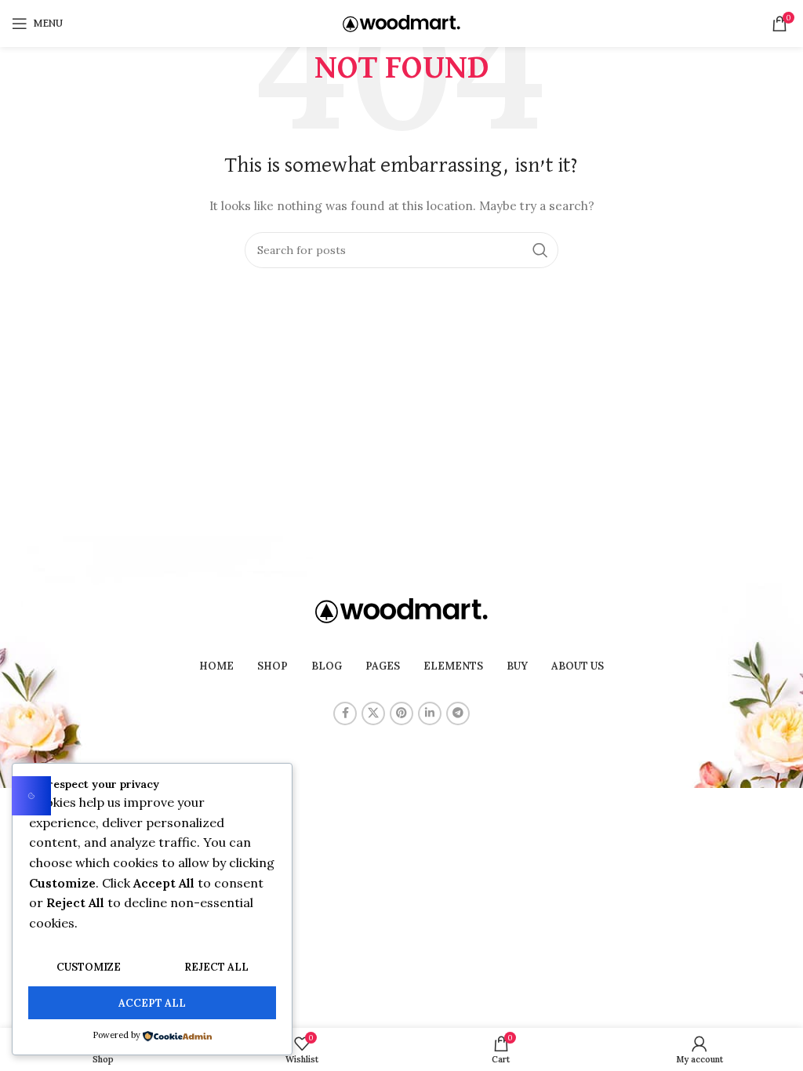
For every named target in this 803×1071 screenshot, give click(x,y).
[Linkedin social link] (429, 713)
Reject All (216, 967)
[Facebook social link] (345, 713)
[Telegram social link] (458, 713)
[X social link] (373, 713)
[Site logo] (401, 23)
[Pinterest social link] (401, 713)
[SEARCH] (540, 250)
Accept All (152, 1003)
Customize (88, 967)
